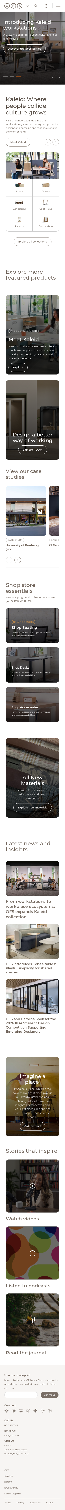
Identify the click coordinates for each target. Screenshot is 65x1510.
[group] (26, 518)
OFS (6, 1470)
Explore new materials (32, 807)
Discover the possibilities (24, 48)
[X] (28, 1410)
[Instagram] (6, 1410)
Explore (18, 367)
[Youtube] (42, 1410)
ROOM (8, 1481)
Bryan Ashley (11, 1487)
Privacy (20, 1502)
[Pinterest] (35, 1410)
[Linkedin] (21, 1410)
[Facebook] (14, 1410)
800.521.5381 (11, 1425)
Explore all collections (32, 241)
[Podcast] (50, 1410)
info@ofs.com (11, 1435)
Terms (7, 1502)
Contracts (35, 1502)
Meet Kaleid (18, 142)
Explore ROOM (32, 449)
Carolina (8, 1476)
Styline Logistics (12, 1493)
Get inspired (32, 1126)
